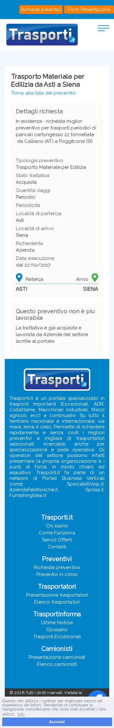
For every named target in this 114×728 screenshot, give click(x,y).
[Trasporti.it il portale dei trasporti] (42, 34)
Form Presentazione (89, 9)
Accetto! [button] (57, 722)
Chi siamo (57, 526)
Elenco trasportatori (57, 602)
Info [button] (20, 714)
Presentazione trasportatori (57, 595)
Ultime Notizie (57, 622)
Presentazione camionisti (57, 657)
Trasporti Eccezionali (57, 636)
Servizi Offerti (57, 540)
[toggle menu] (103, 28)
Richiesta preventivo (57, 567)
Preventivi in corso (57, 574)
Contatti (57, 547)
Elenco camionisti (57, 664)
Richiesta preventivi (41, 9)
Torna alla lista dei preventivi (43, 93)
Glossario (57, 629)
